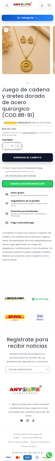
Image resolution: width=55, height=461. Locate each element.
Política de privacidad (18, 442)
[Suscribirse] (46, 369)
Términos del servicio (40, 442)
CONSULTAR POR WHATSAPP (27, 183)
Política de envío (28, 446)
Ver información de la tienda (20, 175)
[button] (7, 5)
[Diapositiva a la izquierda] (21, 83)
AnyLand (24, 434)
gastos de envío (30, 133)
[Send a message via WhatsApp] (49, 455)
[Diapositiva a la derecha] (34, 83)
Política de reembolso (32, 437)
